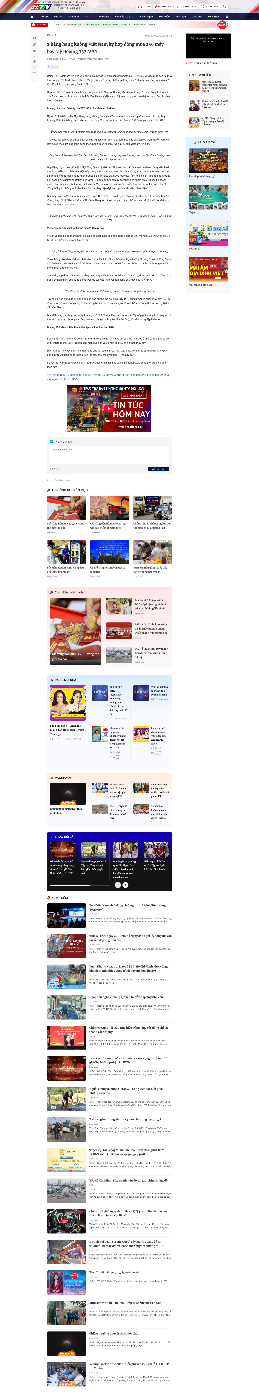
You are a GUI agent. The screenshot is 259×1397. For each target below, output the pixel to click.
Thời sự (43, 16)
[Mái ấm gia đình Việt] (208, 269)
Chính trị (74, 16)
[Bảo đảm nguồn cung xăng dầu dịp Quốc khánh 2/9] (66, 552)
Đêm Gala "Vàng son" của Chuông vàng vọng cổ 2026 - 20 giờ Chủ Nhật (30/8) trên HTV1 (62, 867)
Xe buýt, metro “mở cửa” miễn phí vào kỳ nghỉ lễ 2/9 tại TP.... (118, 790)
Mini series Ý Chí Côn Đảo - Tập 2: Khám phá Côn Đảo (125, 1303)
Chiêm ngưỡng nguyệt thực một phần (66, 811)
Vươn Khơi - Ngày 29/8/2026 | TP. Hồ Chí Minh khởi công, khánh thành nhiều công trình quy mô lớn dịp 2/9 (128, 968)
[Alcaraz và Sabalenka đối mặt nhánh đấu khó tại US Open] (194, 105)
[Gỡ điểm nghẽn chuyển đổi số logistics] (109, 552)
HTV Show (214, 16)
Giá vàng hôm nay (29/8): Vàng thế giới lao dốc (65, 525)
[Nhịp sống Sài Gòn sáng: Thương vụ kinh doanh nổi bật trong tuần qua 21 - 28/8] (100, 734)
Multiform (63, 777)
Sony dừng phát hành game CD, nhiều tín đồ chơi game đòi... (160, 790)
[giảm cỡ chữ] (34, 76)
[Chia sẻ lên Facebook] (34, 38)
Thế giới (58, 16)
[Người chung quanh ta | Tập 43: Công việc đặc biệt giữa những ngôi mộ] (94, 850)
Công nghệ (146, 16)
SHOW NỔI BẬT (65, 837)
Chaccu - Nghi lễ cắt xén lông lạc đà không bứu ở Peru (118, 812)
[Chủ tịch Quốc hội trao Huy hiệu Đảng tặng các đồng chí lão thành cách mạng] (66, 1038)
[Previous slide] (118, 885)
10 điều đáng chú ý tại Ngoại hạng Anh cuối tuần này (213, 121)
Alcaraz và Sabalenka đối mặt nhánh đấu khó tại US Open (215, 104)
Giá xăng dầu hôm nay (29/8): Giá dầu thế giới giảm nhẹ (108, 525)
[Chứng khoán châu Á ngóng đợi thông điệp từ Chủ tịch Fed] (152, 508)
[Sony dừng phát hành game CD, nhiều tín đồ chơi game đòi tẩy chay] (141, 788)
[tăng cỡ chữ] (34, 67)
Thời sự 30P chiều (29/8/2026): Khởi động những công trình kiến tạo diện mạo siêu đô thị (118, 701)
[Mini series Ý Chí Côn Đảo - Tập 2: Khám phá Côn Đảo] (66, 1313)
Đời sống (104, 16)
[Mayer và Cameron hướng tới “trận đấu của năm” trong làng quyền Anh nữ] (194, 85)
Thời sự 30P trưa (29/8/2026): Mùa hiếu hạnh (159, 691)
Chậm (192, 212)
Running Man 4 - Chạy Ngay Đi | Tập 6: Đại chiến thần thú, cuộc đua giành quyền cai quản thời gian (124, 869)
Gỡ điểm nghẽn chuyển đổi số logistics (107, 569)
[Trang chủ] (32, 16)
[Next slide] (125, 885)
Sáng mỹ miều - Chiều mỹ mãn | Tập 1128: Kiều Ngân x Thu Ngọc (67, 730)
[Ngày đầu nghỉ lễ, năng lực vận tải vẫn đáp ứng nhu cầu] (66, 1007)
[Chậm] (208, 197)
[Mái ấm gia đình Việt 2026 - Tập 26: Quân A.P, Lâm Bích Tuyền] (156, 850)
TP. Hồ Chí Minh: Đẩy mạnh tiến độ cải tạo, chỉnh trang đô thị (151, 653)
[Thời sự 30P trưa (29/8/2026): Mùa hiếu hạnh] (141, 693)
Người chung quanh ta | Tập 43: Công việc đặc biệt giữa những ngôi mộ (93, 867)
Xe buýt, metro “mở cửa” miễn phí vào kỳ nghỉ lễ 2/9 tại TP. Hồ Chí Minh (129, 1366)
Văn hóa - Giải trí (124, 16)
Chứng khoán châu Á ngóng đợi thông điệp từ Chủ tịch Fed (152, 525)
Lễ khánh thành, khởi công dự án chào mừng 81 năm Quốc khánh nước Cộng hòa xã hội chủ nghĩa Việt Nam (151, 629)
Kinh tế (89, 16)
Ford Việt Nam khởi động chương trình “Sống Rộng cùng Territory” (127, 907)
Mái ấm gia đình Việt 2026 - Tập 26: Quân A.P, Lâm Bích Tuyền (154, 865)
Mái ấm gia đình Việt (201, 284)
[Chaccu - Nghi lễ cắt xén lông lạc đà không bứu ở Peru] (100, 809)
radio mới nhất (66, 680)
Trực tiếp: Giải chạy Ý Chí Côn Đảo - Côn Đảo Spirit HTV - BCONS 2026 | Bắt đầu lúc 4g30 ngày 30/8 (127, 1152)
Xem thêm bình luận (58, 480)
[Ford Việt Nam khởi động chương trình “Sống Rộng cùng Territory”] (66, 915)
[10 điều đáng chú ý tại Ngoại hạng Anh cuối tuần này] (194, 122)
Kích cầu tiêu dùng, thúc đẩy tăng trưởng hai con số (150, 569)
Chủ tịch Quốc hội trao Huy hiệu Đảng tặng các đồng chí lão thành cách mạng (129, 1030)
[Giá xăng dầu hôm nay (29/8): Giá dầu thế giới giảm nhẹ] (109, 508)
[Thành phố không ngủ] (208, 160)
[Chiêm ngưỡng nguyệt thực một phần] (68, 794)
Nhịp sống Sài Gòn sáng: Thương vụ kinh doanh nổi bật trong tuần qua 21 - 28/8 (118, 738)
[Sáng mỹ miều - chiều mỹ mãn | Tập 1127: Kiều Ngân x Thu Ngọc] (141, 734)
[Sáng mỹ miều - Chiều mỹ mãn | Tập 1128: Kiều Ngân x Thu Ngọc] (68, 703)
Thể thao (181, 16)
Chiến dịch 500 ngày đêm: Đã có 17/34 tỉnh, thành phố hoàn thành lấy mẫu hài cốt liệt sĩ (129, 1213)
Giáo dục (197, 16)
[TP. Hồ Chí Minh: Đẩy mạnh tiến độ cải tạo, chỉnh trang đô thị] (119, 655)
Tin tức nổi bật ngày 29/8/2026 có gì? (114, 1272)
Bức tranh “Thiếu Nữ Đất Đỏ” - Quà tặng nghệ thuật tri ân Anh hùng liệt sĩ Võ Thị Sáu (151, 605)
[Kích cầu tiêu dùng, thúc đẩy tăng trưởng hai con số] (152, 552)
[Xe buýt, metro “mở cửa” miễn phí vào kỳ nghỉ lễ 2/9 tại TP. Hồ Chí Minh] (100, 788)
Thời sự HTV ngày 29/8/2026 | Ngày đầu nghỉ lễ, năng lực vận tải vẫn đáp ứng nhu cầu (130, 938)
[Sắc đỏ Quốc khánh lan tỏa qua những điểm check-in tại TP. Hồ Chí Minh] (141, 809)
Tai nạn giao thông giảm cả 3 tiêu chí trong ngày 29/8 (125, 1119)
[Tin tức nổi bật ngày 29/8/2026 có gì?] (66, 1282)
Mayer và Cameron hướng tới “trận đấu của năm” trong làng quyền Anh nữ (214, 86)
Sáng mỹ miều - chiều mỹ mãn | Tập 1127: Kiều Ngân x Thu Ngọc (159, 736)
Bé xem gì (194, 248)
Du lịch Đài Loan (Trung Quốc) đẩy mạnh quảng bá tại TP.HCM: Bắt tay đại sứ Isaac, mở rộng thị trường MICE (126, 1244)
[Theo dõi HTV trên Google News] (53, 67)
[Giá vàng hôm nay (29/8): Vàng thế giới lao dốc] (66, 508)
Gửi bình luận (158, 469)
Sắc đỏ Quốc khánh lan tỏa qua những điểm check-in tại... (159, 812)
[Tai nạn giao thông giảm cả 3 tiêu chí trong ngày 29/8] (66, 1129)
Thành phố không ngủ (202, 176)
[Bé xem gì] (208, 233)
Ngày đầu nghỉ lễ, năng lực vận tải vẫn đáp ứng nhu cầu (126, 997)
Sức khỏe (164, 16)
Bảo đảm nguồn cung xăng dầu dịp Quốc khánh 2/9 (65, 569)
